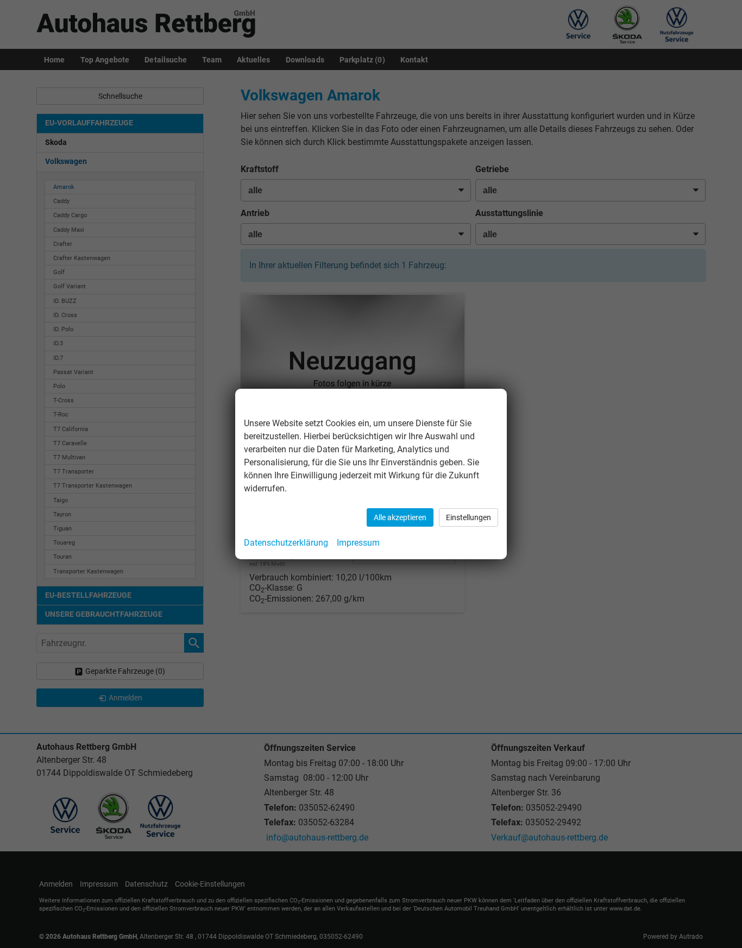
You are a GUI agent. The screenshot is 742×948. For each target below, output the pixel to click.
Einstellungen (468, 517)
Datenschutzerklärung (286, 543)
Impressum (358, 543)
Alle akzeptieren (400, 517)
